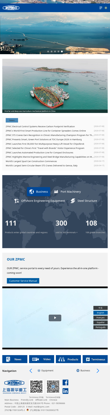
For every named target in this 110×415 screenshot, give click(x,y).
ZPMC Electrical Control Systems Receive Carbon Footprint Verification (40, 126)
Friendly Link (27, 399)
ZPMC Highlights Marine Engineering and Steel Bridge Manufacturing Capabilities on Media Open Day (50, 156)
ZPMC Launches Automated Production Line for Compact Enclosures (39, 152)
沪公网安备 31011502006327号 (44, 410)
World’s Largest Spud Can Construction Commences (31, 161)
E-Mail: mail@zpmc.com (37, 406)
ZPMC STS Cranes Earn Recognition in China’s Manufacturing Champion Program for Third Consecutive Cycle (50, 135)
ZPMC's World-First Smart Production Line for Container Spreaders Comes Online (46, 130)
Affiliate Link (41, 399)
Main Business (12, 399)
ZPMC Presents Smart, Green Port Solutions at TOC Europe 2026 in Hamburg (44, 139)
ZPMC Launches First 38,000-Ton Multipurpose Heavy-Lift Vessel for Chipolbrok (45, 143)
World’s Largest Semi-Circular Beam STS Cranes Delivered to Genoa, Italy (41, 165)
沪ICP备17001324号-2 (15, 410)
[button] (48, 51)
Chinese (53, 399)
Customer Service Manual (23, 280)
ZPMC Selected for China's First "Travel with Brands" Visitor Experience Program (45, 148)
